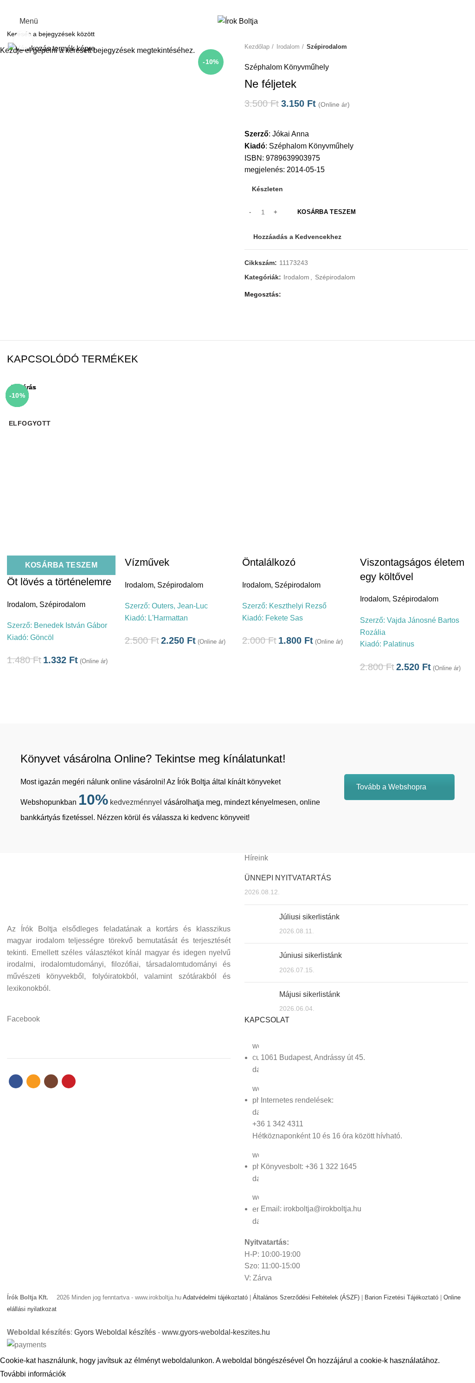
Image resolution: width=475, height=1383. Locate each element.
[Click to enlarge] (23, 40)
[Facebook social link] (221, 6)
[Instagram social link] (243, 6)
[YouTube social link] (253, 6)
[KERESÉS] (462, 34)
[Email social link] (232, 6)
